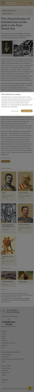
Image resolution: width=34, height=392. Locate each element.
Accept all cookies (26, 111)
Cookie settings (15, 111)
